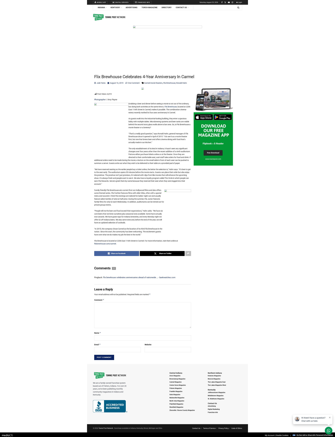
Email (97, 344)
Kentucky (115, 7)
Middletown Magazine (215, 396)
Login (240, 2)
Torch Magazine (149, 7)
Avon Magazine (174, 376)
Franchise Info (143, 2)
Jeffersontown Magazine (216, 392)
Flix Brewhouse (169, 83)
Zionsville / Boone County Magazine (182, 410)
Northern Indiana (215, 373)
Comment (99, 300)
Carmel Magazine (175, 382)
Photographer (100, 99)
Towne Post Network (106, 428)
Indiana (101, 7)
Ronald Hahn (181, 83)
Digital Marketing (214, 409)
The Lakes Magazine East (216, 382)
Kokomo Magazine (214, 376)
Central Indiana (175, 373)
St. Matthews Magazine (216, 399)
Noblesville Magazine (176, 398)
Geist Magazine (174, 395)
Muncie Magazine (214, 379)
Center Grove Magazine (177, 385)
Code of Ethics (236, 428)
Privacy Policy (223, 428)
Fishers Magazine (175, 388)
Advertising (131, 7)
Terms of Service (209, 428)
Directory (167, 7)
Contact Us (181, 7)
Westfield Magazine (176, 407)
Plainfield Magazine (176, 404)
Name (97, 333)
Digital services (122, 2)
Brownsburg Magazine (177, 379)
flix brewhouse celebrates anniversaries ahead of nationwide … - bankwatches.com (139, 277)
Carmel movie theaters (153, 83)
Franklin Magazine (175, 391)
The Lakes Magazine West (217, 385)
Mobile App (101, 2)
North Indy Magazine (176, 401)
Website (148, 345)
